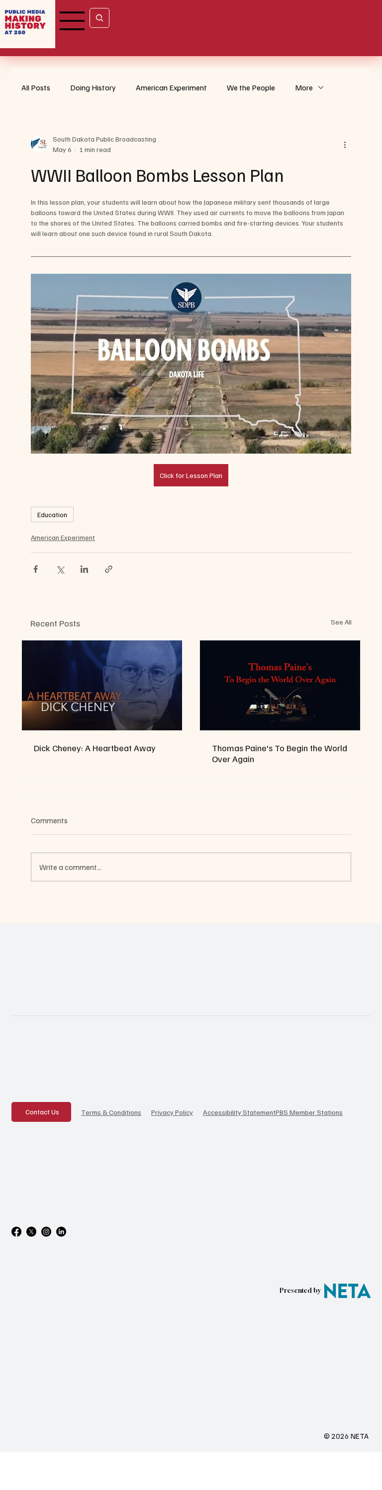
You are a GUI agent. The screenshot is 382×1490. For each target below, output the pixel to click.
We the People (251, 87)
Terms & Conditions (111, 1111)
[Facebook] (16, 1232)
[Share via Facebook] (35, 569)
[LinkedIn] (61, 1232)
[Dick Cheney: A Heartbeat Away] (102, 685)
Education (52, 514)
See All (341, 622)
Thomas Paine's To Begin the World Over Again (279, 753)
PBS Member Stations (309, 1111)
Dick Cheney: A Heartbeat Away (95, 747)
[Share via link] (108, 569)
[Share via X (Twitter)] (60, 569)
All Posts (35, 87)
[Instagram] (46, 1232)
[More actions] (345, 144)
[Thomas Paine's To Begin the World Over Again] (280, 685)
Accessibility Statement (239, 1111)
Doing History (93, 87)
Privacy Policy (172, 1111)
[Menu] (73, 20)
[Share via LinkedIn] (84, 569)
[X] (31, 1232)
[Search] (99, 18)
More (304, 87)
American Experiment (171, 87)
